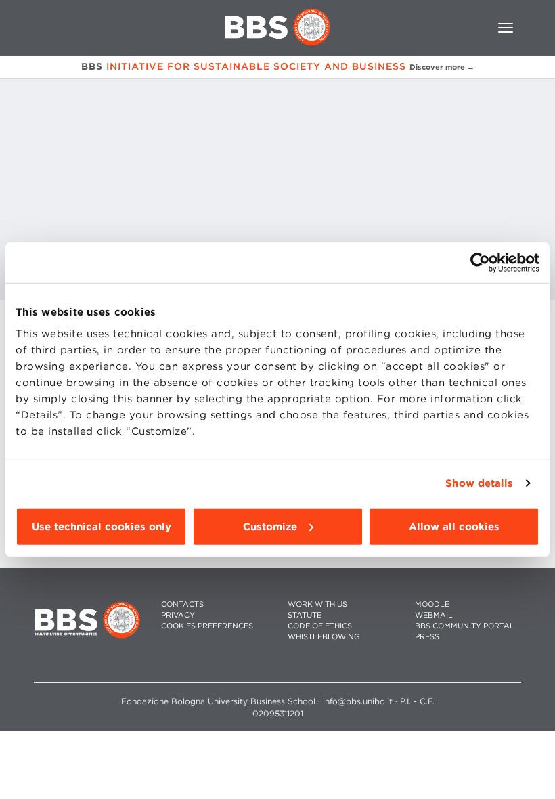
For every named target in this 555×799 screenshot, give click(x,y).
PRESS (427, 637)
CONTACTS (182, 604)
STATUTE (304, 615)
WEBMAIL (434, 615)
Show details (479, 483)
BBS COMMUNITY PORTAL (464, 626)
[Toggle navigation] (505, 28)
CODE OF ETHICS (320, 626)
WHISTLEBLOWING (324, 637)
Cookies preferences (207, 626)
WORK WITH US (317, 604)
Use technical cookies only (101, 526)
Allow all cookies (454, 526)
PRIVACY (178, 615)
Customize (270, 526)
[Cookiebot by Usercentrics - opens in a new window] (480, 263)
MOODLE (432, 604)
